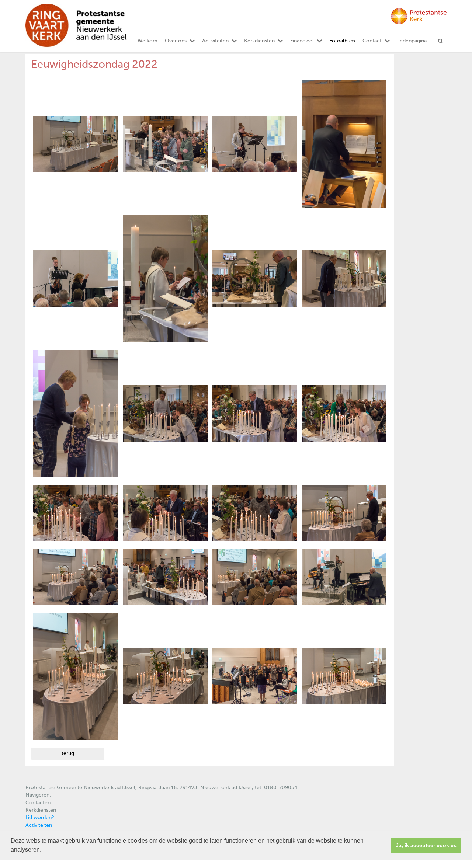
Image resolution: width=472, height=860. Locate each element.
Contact (372, 40)
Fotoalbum (342, 40)
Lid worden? (39, 817)
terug (68, 753)
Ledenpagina (412, 40)
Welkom (147, 40)
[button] (44, 850)
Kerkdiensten (259, 40)
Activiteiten (215, 40)
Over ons (176, 40)
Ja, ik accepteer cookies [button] (426, 845)
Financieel (302, 40)
